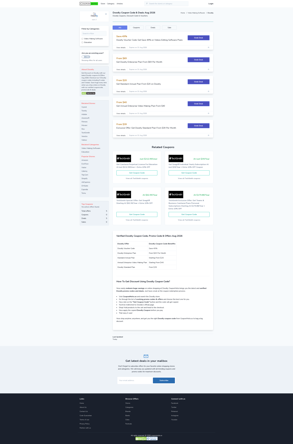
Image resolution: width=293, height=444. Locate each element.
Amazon (84, 160)
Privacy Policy (85, 424)
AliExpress (85, 182)
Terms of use (84, 420)
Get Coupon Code (137, 173)
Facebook (174, 403)
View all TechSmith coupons (137, 178)
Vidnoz (84, 140)
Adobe (84, 114)
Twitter (173, 407)
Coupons (136, 27)
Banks (127, 415)
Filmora (84, 121)
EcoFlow (84, 164)
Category (110, 3)
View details (121, 47)
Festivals (128, 424)
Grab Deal (198, 38)
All (120, 27)
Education (88, 42)
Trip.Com (84, 175)
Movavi (84, 125)
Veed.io (84, 136)
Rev (83, 129)
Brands (128, 411)
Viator (83, 167)
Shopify (84, 178)
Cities (127, 420)
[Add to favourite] (106, 14)
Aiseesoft (85, 118)
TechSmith (85, 132)
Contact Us (84, 411)
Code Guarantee (86, 415)
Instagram (174, 415)
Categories (129, 407)
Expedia (84, 189)
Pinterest (174, 411)
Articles (120, 3)
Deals (153, 27)
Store (103, 3)
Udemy (84, 171)
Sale (169, 27)
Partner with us (85, 428)
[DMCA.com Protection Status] (94, 93)
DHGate (84, 186)
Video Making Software (196, 13)
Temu (83, 193)
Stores (127, 403)
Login (211, 3)
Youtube (174, 420)
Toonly (84, 110)
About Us (83, 407)
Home (183, 13)
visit (93, 20)
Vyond (84, 107)
